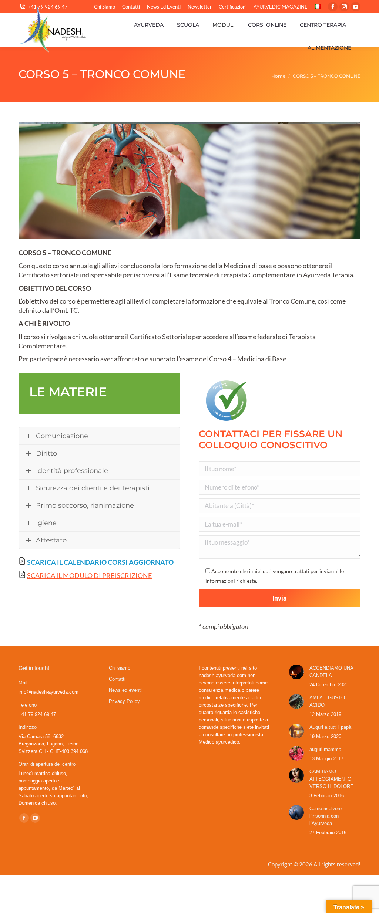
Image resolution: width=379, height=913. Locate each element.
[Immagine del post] (296, 672)
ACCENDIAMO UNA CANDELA (331, 671)
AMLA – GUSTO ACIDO (327, 701)
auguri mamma (325, 749)
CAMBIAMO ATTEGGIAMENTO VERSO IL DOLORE (331, 779)
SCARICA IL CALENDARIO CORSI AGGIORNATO (100, 562)
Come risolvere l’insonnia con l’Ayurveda (325, 816)
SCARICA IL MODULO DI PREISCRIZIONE (89, 575)
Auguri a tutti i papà (330, 727)
